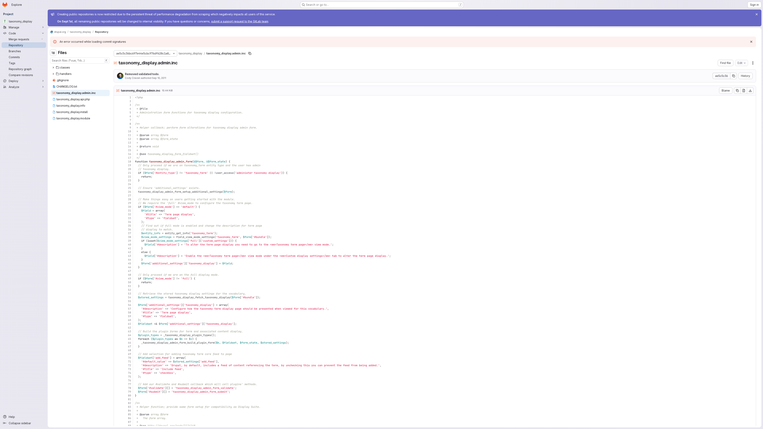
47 (129, 271)
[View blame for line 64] (117, 335)
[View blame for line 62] (117, 327)
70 (129, 357)
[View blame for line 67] (117, 346)
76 (129, 380)
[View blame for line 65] (117, 339)
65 (129, 339)
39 (129, 241)
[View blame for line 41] (117, 248)
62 (129, 327)
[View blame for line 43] (117, 256)
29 (129, 203)
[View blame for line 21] (117, 173)
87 (129, 422)
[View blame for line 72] (117, 365)
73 (129, 369)
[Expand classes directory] (53, 67)
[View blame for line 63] (117, 331)
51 (129, 286)
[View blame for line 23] (117, 180)
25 (129, 188)
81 (129, 399)
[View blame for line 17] (117, 158)
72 (129, 365)
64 (129, 335)
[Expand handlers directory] (53, 74)
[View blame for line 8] (117, 124)
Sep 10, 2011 (159, 77)
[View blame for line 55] (117, 301)
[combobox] (80, 60)
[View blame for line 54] (117, 297)
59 (129, 316)
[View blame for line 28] (117, 199)
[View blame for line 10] (117, 131)
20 (129, 169)
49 (129, 278)
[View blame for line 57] (117, 309)
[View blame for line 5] (117, 112)
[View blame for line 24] (117, 184)
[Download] (750, 90)
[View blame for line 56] (117, 305)
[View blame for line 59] (117, 316)
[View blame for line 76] (117, 380)
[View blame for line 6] (117, 116)
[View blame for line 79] (117, 392)
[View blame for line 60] (117, 320)
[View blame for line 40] (117, 244)
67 (129, 346)
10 (129, 131)
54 (129, 297)
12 (129, 139)
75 (129, 376)
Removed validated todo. (142, 74)
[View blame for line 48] (117, 275)
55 (129, 301)
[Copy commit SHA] (733, 76)
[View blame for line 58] (117, 312)
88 (129, 425)
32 (129, 214)
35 (129, 225)
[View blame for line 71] (117, 361)
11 (129, 135)
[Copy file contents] (737, 90)
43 (129, 256)
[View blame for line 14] (117, 146)
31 (129, 210)
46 (129, 267)
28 (129, 199)
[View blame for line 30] (117, 207)
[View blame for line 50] (117, 282)
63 (129, 331)
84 (129, 410)
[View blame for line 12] (117, 139)
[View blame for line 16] (117, 154)
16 (129, 154)
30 (129, 207)
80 (129, 395)
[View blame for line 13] (117, 143)
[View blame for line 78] (117, 388)
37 (129, 233)
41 (129, 248)
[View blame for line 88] (117, 426)
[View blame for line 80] (117, 395)
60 (129, 320)
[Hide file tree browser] (53, 52)
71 (129, 361)
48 (129, 274)
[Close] (756, 14)
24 (129, 184)
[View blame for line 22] (117, 177)
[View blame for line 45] (117, 263)
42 (129, 252)
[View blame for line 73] (117, 369)
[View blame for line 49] (117, 278)
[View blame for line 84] (117, 411)
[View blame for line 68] (117, 350)
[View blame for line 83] (117, 407)
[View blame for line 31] (117, 211)
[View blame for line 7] (117, 120)
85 (129, 414)
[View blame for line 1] (117, 97)
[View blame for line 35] (117, 226)
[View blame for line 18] (117, 161)
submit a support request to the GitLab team (239, 21)
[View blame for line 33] (117, 218)
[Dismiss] (751, 41)
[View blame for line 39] (117, 241)
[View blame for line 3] (117, 105)
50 (129, 282)
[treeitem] (80, 67)
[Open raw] (744, 90)
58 (129, 312)
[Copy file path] (250, 53)
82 (129, 403)
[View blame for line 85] (117, 414)
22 (129, 176)
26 (129, 191)
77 (129, 384)
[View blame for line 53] (117, 294)
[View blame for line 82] (117, 403)
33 (129, 218)
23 (129, 180)
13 (129, 142)
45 (129, 263)
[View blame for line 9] (117, 127)
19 (129, 165)
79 (129, 391)
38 (129, 237)
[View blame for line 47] (117, 271)
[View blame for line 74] (117, 373)
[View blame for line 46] (117, 267)
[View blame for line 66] (117, 343)
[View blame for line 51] (117, 286)
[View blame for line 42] (117, 252)
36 (129, 229)
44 (129, 259)
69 (129, 354)
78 (129, 388)
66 (129, 342)
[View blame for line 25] (117, 188)
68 (129, 350)
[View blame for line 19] (117, 165)
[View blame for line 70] (117, 358)
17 (129, 157)
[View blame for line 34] (117, 222)
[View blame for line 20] (117, 169)
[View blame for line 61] (117, 324)
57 (129, 308)
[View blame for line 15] (117, 150)
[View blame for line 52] (117, 290)
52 (129, 290)
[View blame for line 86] (117, 418)
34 (129, 222)
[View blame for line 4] (117, 109)
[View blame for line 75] (117, 377)
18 (129, 161)
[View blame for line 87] (117, 422)
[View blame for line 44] (117, 260)
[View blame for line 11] (117, 135)
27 (129, 195)
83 (129, 407)
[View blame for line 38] (117, 237)
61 (129, 324)
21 (129, 173)
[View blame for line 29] (117, 203)
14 (129, 146)
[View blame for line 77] (117, 384)
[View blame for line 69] (117, 354)
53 (129, 293)
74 (129, 373)
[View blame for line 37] (117, 233)
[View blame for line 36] (117, 229)
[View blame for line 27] (117, 195)
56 (129, 305)
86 (129, 418)
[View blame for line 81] (117, 399)
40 (129, 244)
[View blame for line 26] (117, 192)
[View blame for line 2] (117, 101)
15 (129, 150)
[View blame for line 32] (117, 214)
